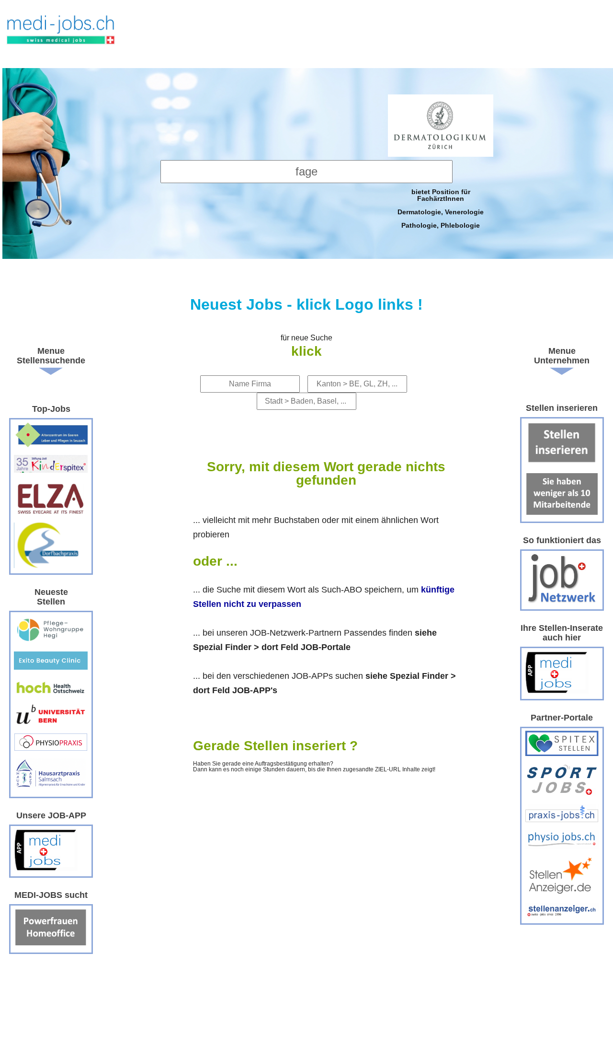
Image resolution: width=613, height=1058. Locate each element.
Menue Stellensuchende (51, 355)
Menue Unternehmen (562, 355)
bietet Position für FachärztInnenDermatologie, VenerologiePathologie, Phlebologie (440, 208)
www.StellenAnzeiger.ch (61, 36)
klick (306, 351)
